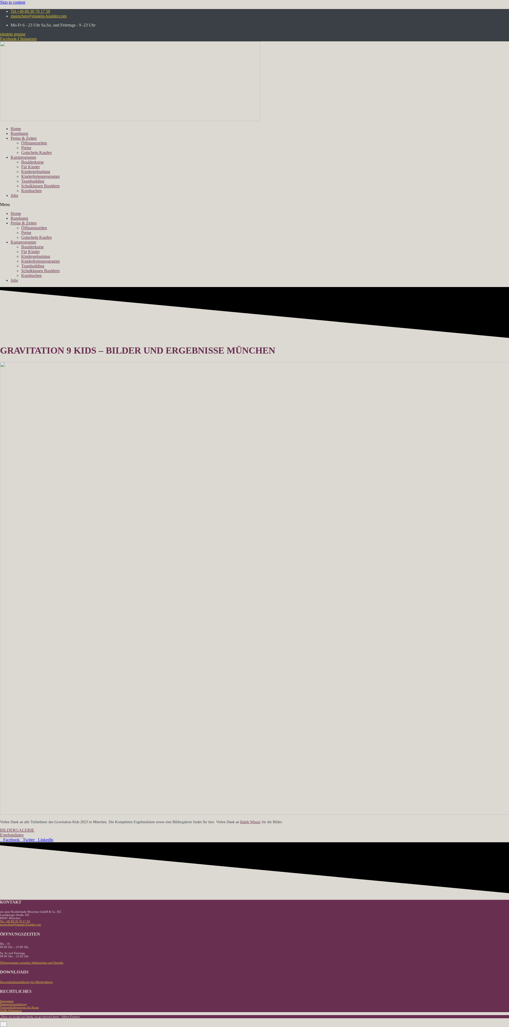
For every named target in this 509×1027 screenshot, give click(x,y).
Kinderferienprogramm (40, 176)
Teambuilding (32, 181)
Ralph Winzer (250, 822)
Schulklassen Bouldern (40, 186)
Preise (26, 148)
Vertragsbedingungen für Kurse (19, 1007)
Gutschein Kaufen (36, 152)
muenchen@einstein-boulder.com (20, 924)
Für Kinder (30, 167)
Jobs (14, 195)
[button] (12, 34)
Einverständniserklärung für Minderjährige (26, 982)
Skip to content (12, 2)
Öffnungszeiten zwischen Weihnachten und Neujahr (31, 962)
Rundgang (19, 133)
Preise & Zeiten (24, 138)
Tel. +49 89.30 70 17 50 (15, 921)
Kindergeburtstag (35, 171)
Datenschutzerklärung (13, 1004)
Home (16, 128)
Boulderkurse (32, 162)
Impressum (7, 1001)
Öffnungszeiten (34, 143)
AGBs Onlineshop (11, 1010)
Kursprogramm (23, 157)
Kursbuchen (31, 190)
